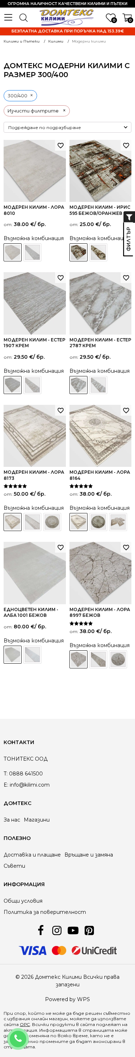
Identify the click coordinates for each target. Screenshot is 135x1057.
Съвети (14, 866)
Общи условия (23, 901)
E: (6, 785)
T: (6, 773)
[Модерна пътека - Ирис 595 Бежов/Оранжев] (98, 252)
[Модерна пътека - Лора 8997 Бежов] (98, 659)
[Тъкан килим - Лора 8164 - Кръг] (98, 522)
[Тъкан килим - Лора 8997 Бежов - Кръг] (118, 659)
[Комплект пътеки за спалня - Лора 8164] (118, 522)
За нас (12, 820)
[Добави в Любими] (60, 145)
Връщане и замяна (88, 855)
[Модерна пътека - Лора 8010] (32, 252)
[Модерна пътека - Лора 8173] (32, 522)
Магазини (37, 820)
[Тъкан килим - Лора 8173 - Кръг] (52, 522)
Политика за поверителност (45, 912)
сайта (87, 1024)
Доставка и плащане (32, 855)
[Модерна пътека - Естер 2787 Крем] (98, 385)
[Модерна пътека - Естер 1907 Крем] (32, 385)
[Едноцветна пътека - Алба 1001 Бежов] (32, 654)
